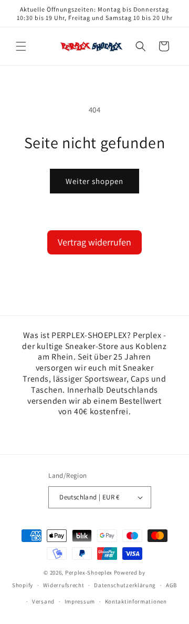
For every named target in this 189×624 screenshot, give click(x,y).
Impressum (80, 601)
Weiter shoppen (94, 181)
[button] (21, 46)
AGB (171, 585)
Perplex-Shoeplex (88, 572)
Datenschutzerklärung (125, 585)
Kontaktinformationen (136, 601)
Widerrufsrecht (64, 585)
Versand (43, 601)
